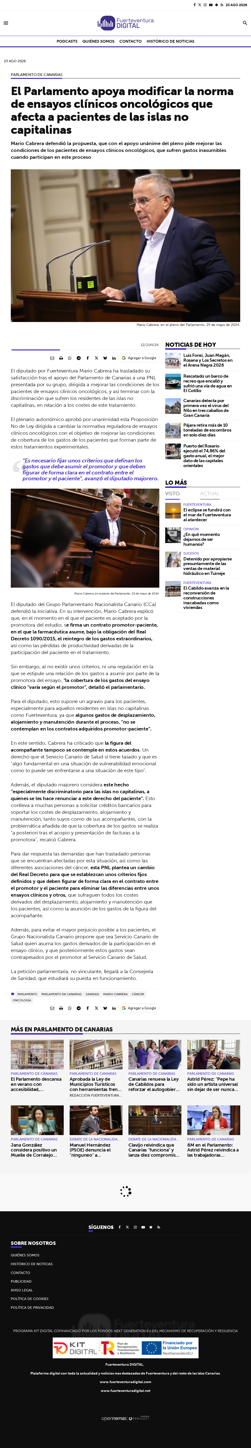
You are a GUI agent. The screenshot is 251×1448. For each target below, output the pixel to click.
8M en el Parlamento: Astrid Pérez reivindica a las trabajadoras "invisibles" (213, 1152)
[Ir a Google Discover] (216, 5)
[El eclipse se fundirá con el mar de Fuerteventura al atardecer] (173, 511)
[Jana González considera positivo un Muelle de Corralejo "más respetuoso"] (37, 1120)
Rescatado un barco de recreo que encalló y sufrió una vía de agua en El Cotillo (207, 383)
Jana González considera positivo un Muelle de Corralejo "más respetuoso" (34, 1152)
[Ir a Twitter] (199, 5)
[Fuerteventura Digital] (125, 23)
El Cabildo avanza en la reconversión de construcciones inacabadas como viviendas (206, 597)
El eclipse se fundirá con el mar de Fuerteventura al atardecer (207, 514)
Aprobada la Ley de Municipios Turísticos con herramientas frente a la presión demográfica (96, 1087)
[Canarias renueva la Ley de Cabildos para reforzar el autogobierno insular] (154, 1055)
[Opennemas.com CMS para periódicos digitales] (125, 1418)
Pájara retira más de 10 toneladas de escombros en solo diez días (207, 430)
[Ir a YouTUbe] (211, 5)
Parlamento (27, 994)
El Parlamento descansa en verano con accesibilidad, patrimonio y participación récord (36, 1089)
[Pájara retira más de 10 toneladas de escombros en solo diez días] (173, 430)
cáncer (138, 994)
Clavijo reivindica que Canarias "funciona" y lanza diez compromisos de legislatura (154, 1152)
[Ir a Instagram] (205, 5)
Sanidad (92, 994)
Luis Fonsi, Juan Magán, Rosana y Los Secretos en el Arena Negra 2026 (207, 360)
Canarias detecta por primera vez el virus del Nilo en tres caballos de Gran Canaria (205, 408)
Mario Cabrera (115, 994)
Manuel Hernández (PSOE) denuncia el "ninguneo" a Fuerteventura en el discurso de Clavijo (91, 1155)
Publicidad (21, 1281)
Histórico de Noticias (32, 1264)
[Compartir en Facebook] (87, 358)
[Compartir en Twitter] (96, 358)
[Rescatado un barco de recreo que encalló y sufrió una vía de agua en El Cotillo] (173, 381)
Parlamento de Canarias (36, 74)
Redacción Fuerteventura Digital (101, 1095)
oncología (22, 1000)
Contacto (20, 1273)
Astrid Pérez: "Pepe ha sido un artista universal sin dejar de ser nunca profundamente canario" (213, 1087)
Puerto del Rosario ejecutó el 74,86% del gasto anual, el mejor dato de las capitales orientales (204, 455)
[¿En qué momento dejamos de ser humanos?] (173, 535)
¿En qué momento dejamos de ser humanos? (201, 539)
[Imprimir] (61, 358)
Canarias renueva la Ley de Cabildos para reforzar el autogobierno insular (154, 1087)
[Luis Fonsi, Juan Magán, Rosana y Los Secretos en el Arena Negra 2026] (173, 361)
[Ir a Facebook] (195, 5)
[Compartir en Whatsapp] (69, 358)
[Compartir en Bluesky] (105, 358)
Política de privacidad (32, 1308)
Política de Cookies (30, 1299)
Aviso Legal (22, 1290)
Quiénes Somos (25, 1255)
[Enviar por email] (52, 358)
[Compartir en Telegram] (78, 358)
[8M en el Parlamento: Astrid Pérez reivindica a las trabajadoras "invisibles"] (213, 1120)
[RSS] (222, 5)
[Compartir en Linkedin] (114, 358)
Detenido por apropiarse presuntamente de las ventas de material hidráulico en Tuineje (207, 566)
